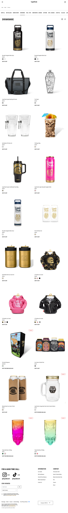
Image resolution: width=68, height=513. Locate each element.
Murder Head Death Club (57, 477)
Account (11, 501)
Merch (5, 7)
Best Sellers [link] (9, 12)
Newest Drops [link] (16, 12)
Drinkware (9, 7)
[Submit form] (19, 487)
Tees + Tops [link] (28, 12)
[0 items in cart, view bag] (65, 2)
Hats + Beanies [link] (51, 12)
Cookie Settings (16, 501)
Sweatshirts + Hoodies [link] (37, 12)
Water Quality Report (41, 479)
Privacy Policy (14, 495)
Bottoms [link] (45, 12)
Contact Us (40, 482)
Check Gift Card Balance (42, 477)
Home (2, 7)
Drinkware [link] (22, 12)
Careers (54, 482)
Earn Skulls (40, 471)
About (54, 485)
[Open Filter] (65, 19)
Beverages (3, 501)
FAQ (54, 479)
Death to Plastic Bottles (57, 474)
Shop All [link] (3, 12)
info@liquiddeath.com (12, 505)
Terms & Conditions (9, 495)
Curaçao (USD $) (44, 502)
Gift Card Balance (41, 474)
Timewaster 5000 (56, 471)
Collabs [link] (63, 12)
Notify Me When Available (7, 368)
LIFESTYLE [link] (58, 12)
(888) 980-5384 (12, 504)
